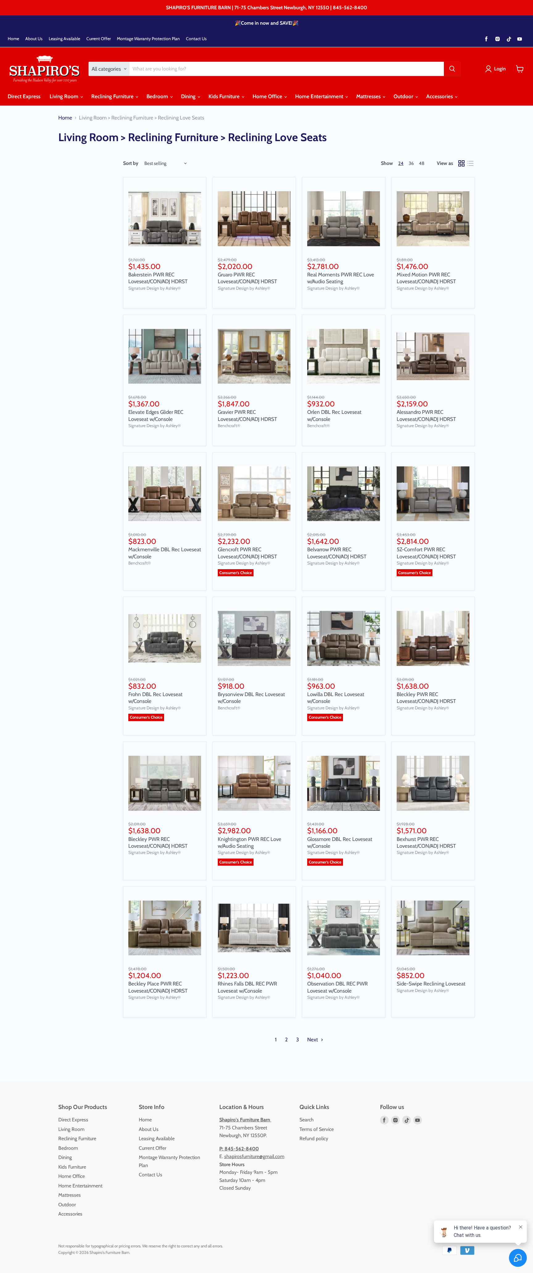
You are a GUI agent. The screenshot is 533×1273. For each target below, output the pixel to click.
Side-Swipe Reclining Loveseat (431, 984)
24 (400, 163)
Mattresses (369, 96)
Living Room (65, 96)
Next (313, 1039)
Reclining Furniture (113, 96)
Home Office (268, 96)
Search (307, 1120)
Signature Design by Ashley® (154, 288)
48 (421, 163)
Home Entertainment (320, 96)
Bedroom (158, 96)
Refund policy (314, 1138)
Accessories (440, 96)
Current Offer (98, 38)
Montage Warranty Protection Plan (148, 38)
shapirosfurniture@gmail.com (254, 1156)
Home (13, 38)
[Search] (452, 69)
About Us (34, 38)
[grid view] (461, 163)
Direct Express (24, 96)
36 (411, 163)
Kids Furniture (225, 96)
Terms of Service (317, 1129)
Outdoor (404, 96)
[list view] (470, 163)
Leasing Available (64, 38)
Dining (189, 96)
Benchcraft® (229, 425)
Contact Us (196, 38)
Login (500, 69)
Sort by (130, 163)
